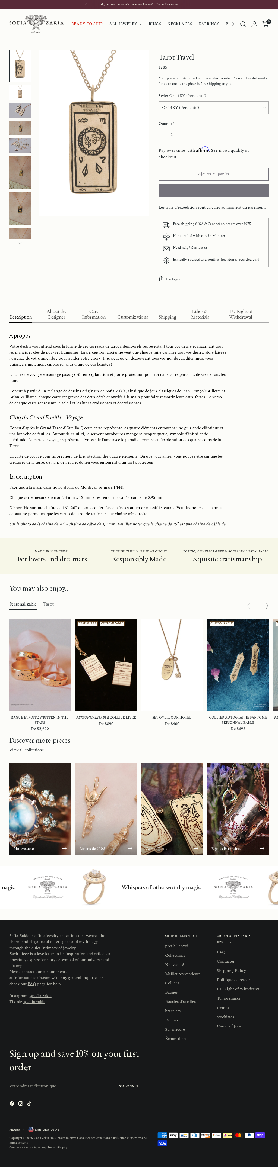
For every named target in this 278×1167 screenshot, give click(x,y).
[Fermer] (207, 528)
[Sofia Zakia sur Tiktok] (147, 633)
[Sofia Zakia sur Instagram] (139, 633)
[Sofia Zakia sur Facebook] (130, 633)
